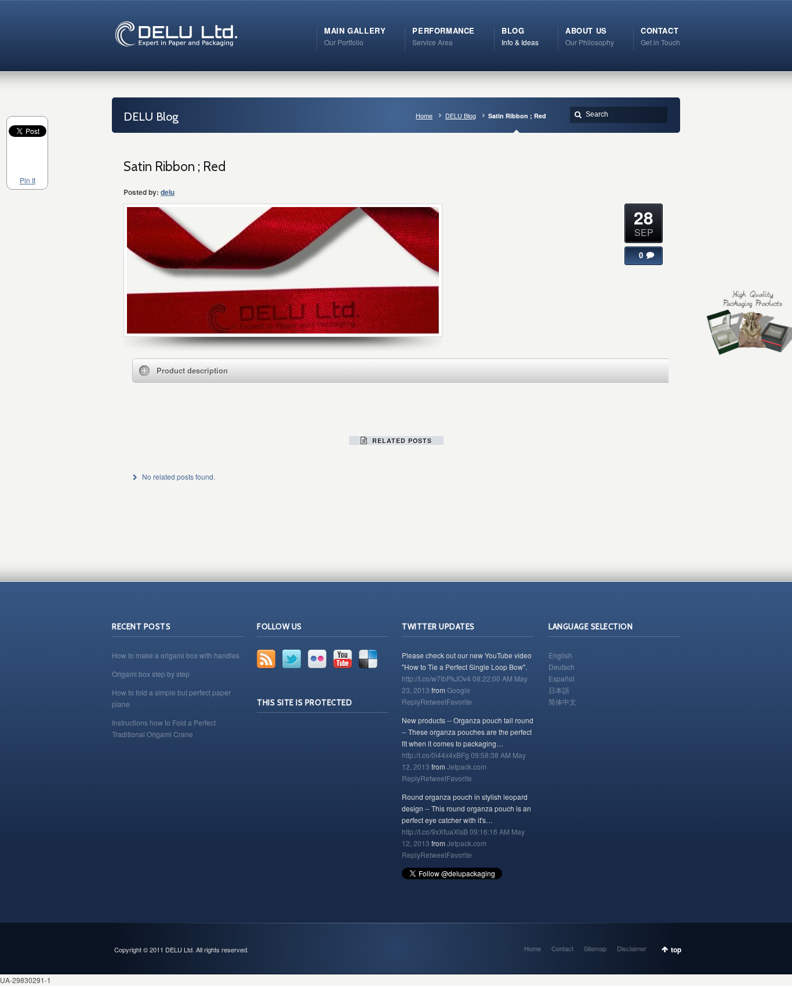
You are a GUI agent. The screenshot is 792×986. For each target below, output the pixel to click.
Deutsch (561, 667)
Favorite (459, 701)
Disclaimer (631, 948)
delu (168, 192)
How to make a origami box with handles (175, 655)
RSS (266, 659)
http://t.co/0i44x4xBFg (435, 755)
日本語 (558, 690)
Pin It (27, 180)
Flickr (317, 659)
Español (561, 678)
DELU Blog (460, 115)
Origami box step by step (151, 674)
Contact (562, 948)
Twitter (291, 659)
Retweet (433, 701)
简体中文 (562, 701)
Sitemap (595, 948)
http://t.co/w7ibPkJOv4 (436, 678)
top (676, 949)
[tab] (404, 370)
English (560, 655)
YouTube (342, 659)
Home (424, 115)
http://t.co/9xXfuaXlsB (435, 831)
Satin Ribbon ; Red (174, 166)
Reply (411, 701)
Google (458, 690)
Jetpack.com (466, 766)
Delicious (368, 659)
